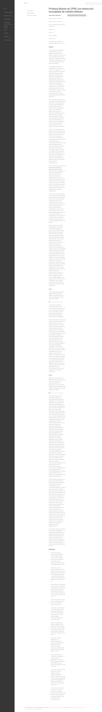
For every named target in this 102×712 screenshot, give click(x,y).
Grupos (6, 26)
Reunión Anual (8, 15)
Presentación (30, 10)
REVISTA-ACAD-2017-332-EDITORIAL (77, 15)
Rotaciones (8, 23)
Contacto (6, 36)
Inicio (5, 9)
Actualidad (7, 19)
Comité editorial (30, 13)
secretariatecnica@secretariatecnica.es (76, 707)
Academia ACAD (8, 12)
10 (56, 526)
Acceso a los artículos (32, 15)
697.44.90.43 (60, 707)
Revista (6, 33)
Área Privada (7, 40)
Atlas (5, 29)
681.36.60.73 (52, 707)
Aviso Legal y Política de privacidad (33, 709)
